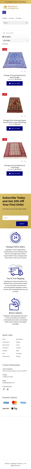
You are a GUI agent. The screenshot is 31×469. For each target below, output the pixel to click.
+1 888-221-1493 (7, 376)
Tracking (18, 18)
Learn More (22, 2)
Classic (18, 345)
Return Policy (5, 345)
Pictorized (18, 353)
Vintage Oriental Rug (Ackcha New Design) (15, 76)
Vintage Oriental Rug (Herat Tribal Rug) (14, 166)
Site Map (4, 350)
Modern (18, 342)
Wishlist (4, 18)
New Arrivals (19, 339)
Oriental (18, 347)
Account (11, 18)
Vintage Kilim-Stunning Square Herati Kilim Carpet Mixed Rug (14, 121)
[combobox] (15, 23)
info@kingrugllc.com (8, 382)
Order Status (5, 342)
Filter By (7, 37)
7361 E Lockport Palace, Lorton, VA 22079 (14, 371)
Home (4, 339)
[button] (15, 40)
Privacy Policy (6, 356)
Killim (17, 350)
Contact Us (5, 347)
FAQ (3, 353)
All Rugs (18, 356)
